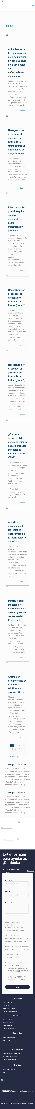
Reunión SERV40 (8, 1023)
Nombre (8, 880)
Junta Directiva (7, 1002)
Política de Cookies (28, 1103)
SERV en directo (8, 1025)
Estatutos (6, 1005)
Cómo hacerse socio (9, 1008)
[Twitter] (11, 1096)
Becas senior (7, 1040)
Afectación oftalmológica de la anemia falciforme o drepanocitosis (17, 684)
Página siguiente (16, 756)
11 (21, 752)
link (21, 965)
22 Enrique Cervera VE (15, 764)
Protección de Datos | (15, 1103)
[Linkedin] (17, 1096)
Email (7, 891)
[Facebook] (23, 1096)
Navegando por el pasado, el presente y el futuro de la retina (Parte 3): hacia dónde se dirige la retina (17, 142)
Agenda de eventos (9, 1069)
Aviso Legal (4, 1103)
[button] (33, 6)
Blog (4, 1072)
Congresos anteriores (9, 1028)
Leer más (23, 111)
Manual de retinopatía (9, 1059)
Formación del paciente (10, 1056)
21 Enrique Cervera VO (15, 792)
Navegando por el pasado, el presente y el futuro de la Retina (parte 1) (16, 372)
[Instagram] (6, 1096)
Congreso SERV (7, 1020)
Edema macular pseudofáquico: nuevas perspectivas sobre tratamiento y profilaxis (16, 219)
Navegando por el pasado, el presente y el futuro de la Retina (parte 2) (16, 298)
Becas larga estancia (9, 1037)
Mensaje (8, 902)
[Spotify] (29, 1096)
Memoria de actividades (10, 1011)
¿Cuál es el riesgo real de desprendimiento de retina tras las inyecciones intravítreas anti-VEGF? (17, 446)
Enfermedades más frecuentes (12, 1053)
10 (17, 752)
